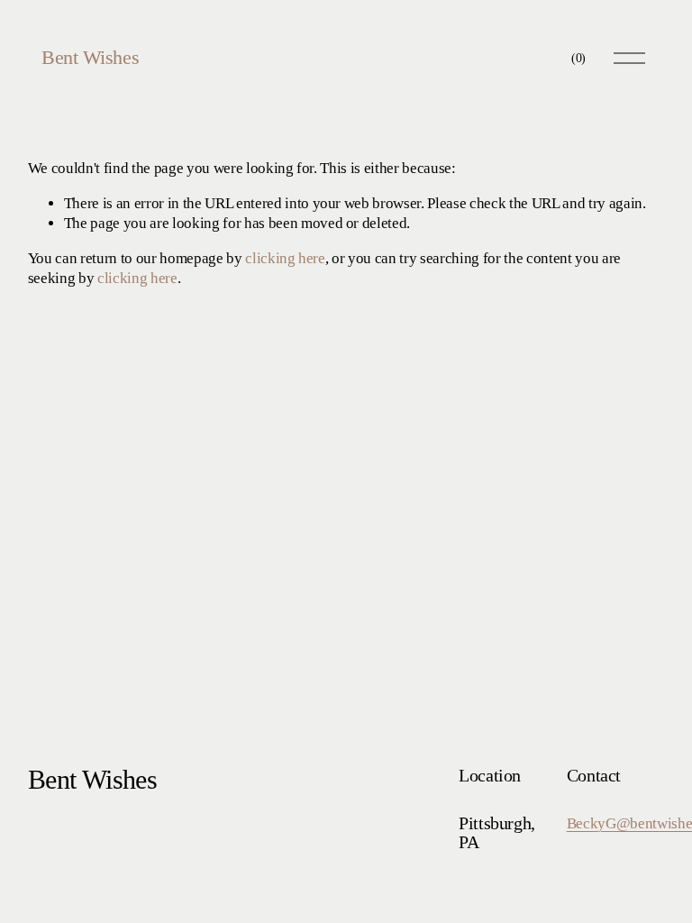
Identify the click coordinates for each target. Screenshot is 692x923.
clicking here (285, 258)
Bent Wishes (90, 57)
